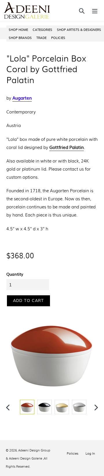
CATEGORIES (42, 29)
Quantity (14, 274)
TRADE (41, 37)
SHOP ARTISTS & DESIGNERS (79, 29)
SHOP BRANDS (20, 37)
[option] (26, 407)
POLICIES (58, 37)
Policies (72, 453)
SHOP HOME (18, 29)
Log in (90, 453)
